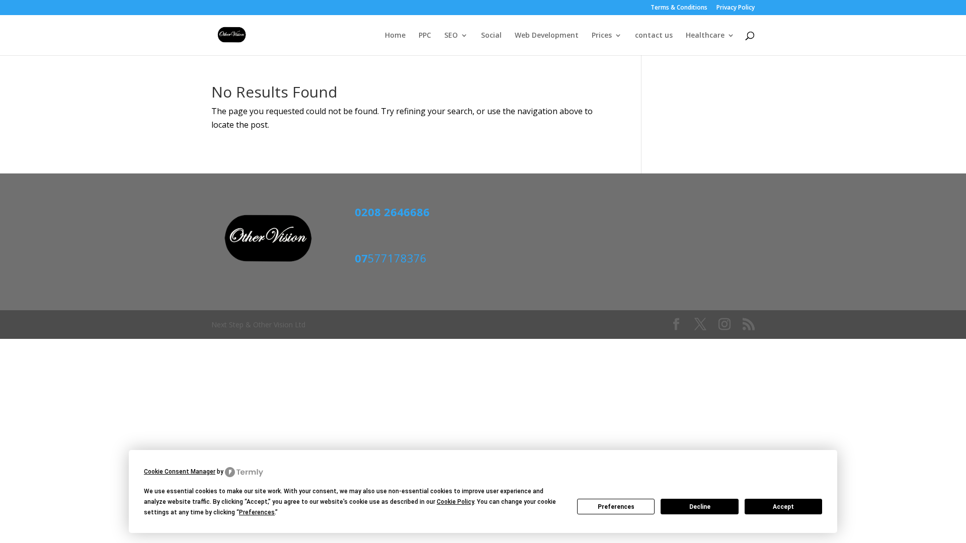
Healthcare (705, 36)
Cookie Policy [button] (455, 501)
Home (395, 36)
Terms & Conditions (679, 8)
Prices (602, 36)
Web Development (547, 36)
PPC (425, 36)
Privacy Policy (735, 8)
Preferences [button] (257, 512)
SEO (451, 36)
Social (491, 36)
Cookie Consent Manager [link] (179, 471)
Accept (783, 506)
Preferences (616, 506)
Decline (699, 506)
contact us (654, 36)
